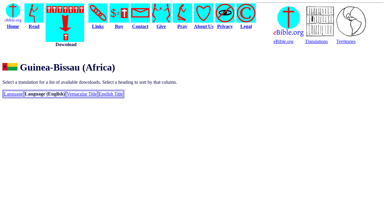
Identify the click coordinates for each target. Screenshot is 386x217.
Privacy (225, 26)
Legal (246, 26)
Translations (316, 41)
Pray (182, 26)
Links (98, 26)
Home (13, 26)
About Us (204, 26)
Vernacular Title (82, 93)
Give (161, 26)
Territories (346, 41)
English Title (111, 93)
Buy (119, 26)
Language (13, 93)
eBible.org (283, 41)
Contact (140, 26)
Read (34, 26)
